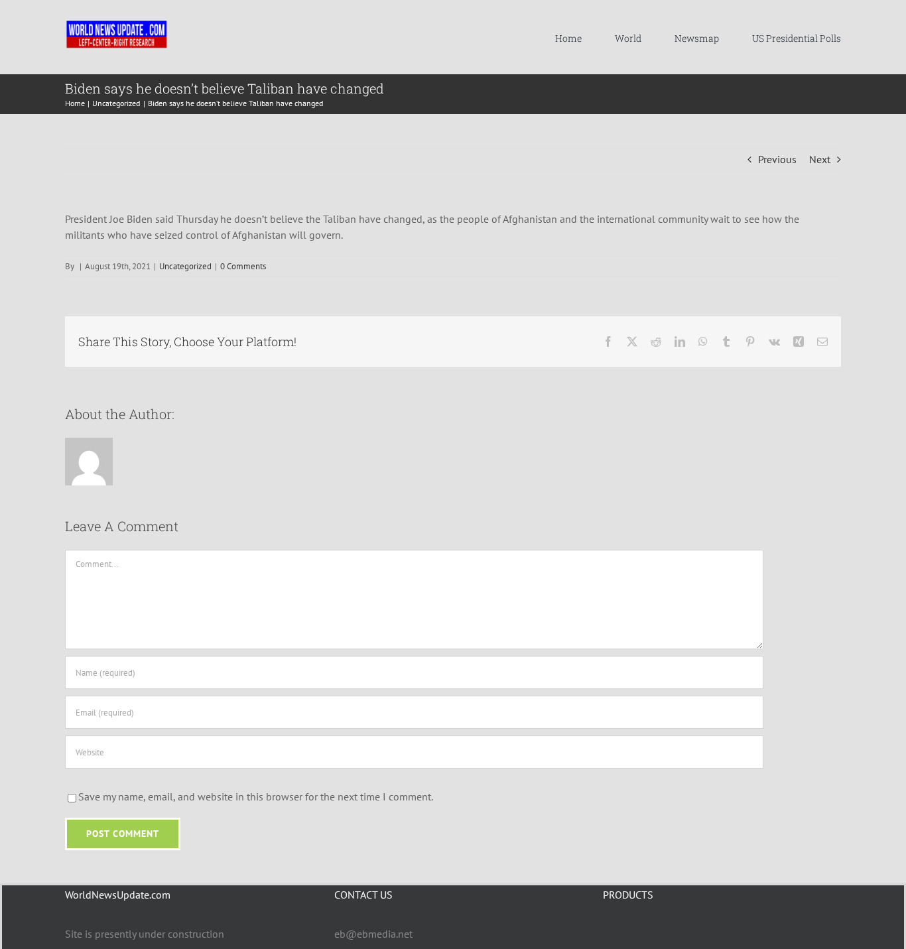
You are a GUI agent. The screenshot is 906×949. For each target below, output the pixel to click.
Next (819, 159)
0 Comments (243, 266)
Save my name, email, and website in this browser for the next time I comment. (255, 796)
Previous (777, 159)
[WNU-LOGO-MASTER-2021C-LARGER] (116, 23)
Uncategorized (185, 266)
